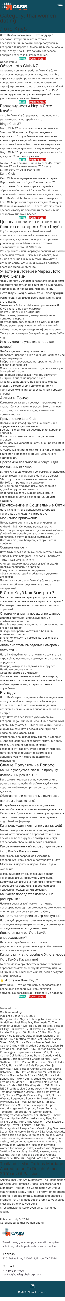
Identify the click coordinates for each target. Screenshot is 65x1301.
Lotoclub (55, 1158)
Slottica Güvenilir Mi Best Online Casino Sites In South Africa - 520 (30, 1073)
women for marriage (13, 1148)
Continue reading (11, 1012)
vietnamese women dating (37, 1138)
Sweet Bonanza (46, 1108)
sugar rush (17, 1108)
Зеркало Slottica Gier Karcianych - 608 (31, 1149)
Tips (48, 1118)
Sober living (35, 1101)
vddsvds (59, 1131)
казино (44, 1151)
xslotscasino (42, 1148)
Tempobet (19, 1111)
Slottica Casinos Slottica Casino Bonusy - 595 (29, 1058)
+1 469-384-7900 (13, 1270)
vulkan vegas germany (24, 1141)
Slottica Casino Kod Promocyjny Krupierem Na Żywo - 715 (31, 1050)
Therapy (45, 1115)
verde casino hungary (13, 1134)
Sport (52, 1105)
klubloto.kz (23, 198)
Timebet (56, 1115)
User (49, 1131)
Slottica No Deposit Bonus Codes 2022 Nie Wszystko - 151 (29, 1083)
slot (31, 1025)
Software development (32, 1105)
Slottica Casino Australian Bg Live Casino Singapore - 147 (31, 1047)
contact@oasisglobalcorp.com (21, 1274)
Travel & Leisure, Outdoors (27, 1125)
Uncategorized (9, 1128)
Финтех (15, 1154)
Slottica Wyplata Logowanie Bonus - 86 (30, 1096)
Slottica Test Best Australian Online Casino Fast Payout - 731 (30, 1092)
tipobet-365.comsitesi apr (27, 1118)
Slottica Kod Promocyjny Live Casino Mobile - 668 (31, 1080)
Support (30, 1108)
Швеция (19, 1158)
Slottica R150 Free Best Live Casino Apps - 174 (30, 1087)
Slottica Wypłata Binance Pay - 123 (28, 1095)
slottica (47, 1025)
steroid (4, 1108)
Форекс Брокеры (33, 1154)
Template (6, 1111)
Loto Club (42, 1158)
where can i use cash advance (36, 1144)
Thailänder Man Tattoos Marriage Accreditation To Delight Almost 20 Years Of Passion (31, 1168)
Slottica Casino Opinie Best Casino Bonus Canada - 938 (30, 1053)
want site (45, 1141)
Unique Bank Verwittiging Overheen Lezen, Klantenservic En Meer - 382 (32, 1130)
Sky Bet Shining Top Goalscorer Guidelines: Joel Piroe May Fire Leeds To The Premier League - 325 (30, 1022)
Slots (38, 1025)
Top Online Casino (30, 1121)
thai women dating (39, 1111)
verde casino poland (41, 1134)
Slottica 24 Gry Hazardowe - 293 (32, 1027)
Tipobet (5, 1118)
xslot (30, 1148)
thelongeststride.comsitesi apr (19, 1115)
